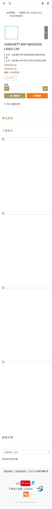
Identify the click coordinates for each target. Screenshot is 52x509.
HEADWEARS (16, 15)
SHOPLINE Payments (30, 502)
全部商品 (10, 12)
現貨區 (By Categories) (30, 12)
